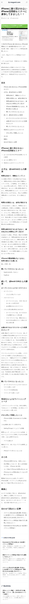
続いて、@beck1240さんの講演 (13, 115)
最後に (6, 139)
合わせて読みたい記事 (10, 142)
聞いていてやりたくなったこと (15, 112)
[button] (1, 2)
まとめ (6, 136)
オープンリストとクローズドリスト (16, 118)
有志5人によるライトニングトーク (14, 129)
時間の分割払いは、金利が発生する (16, 98)
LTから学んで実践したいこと (14, 133)
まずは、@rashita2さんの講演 (13, 92)
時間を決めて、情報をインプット (16, 95)
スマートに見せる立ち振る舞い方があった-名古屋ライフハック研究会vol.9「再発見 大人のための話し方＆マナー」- (15, 515)
